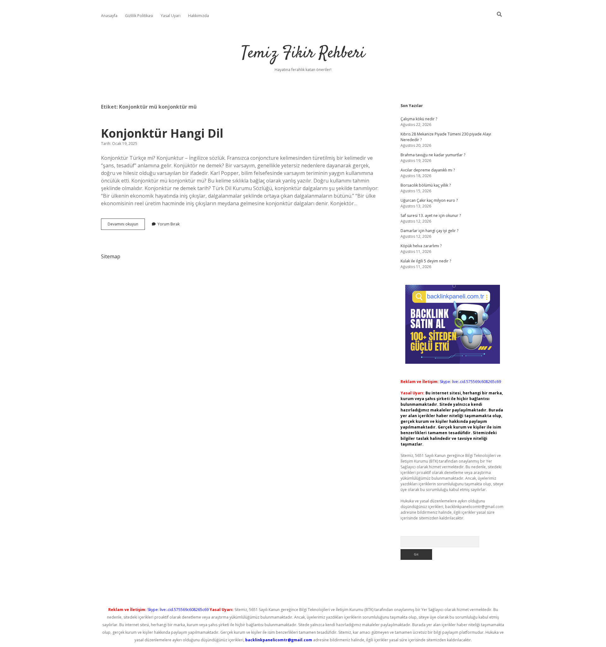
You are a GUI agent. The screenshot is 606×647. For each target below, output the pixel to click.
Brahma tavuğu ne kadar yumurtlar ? (433, 155)
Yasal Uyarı (171, 15)
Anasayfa (109, 15)
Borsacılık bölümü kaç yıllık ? (426, 185)
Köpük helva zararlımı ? (421, 246)
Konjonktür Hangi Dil (162, 133)
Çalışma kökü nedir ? (419, 119)
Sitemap (110, 256)
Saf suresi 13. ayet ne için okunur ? (431, 215)
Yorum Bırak (168, 224)
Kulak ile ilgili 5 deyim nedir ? (426, 261)
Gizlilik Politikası (139, 15)
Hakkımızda (198, 15)
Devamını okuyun (126, 225)
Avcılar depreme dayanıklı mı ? (428, 170)
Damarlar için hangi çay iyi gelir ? (429, 230)
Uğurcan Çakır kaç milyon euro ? (429, 200)
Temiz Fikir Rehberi (303, 53)
